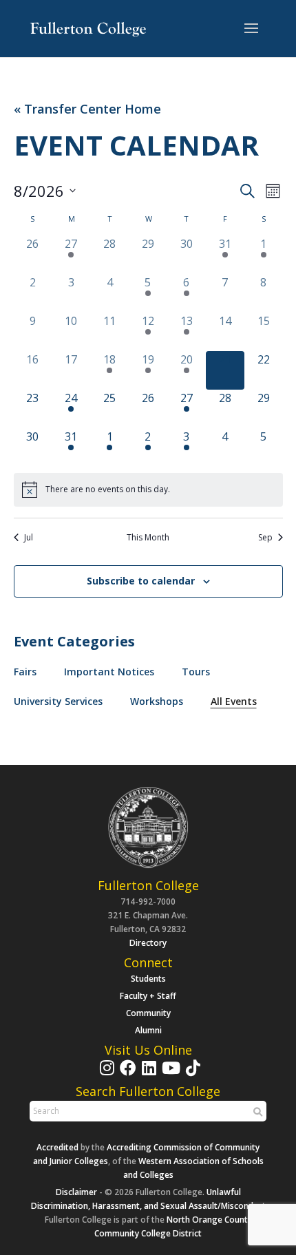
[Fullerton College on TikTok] (191, 1074)
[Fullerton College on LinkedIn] (147, 1074)
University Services (58, 701)
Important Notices (109, 671)
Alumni (148, 1030)
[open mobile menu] (251, 29)
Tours (196, 671)
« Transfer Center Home (87, 109)
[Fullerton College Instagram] (105, 1074)
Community (148, 1013)
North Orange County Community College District (173, 1226)
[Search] (256, 1112)
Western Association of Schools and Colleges (193, 1168)
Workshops (156, 701)
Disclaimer (76, 1192)
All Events (234, 701)
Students (148, 978)
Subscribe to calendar (141, 580)
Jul (28, 537)
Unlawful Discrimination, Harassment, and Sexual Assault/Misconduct (148, 1199)
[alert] (148, 489)
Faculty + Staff (148, 996)
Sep (265, 537)
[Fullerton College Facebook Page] (126, 1074)
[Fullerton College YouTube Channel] (169, 1074)
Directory (148, 943)
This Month (148, 537)
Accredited (57, 1147)
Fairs (25, 671)
